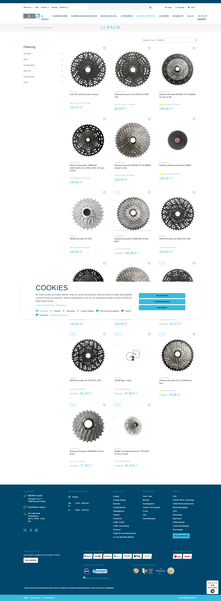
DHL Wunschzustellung (109, 311)
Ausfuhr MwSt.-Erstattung (183, 500)
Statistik (57, 311)
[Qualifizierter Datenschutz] (171, 572)
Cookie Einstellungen (181, 526)
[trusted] (137, 572)
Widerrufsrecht (179, 522)
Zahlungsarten (118, 511)
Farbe (26, 82)
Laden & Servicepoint (151, 507)
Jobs (36, 7)
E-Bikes (45, 18)
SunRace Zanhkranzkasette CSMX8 (175, 165)
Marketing (71, 311)
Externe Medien (87, 311)
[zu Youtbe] (26, 530)
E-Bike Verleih (118, 522)
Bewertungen (178, 530)
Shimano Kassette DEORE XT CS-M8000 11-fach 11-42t (132, 166)
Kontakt (146, 500)
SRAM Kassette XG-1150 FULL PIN (174, 239)
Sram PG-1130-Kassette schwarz (84, 94)
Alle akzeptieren (162, 296)
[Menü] (216, 581)
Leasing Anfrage (119, 500)
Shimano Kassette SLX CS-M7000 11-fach (175, 381)
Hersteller (27, 54)
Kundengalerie (148, 504)
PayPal (128, 311)
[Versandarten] (178, 556)
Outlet (202, 16)
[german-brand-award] (148, 572)
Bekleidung (109, 16)
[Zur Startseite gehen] (36, 16)
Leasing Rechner (119, 507)
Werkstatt (117, 530)
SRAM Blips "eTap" (123, 380)
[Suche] (150, 7)
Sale (190, 16)
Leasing (54, 7)
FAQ (174, 496)
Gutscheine (117, 518)
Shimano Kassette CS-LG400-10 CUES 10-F (131, 95)
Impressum (177, 518)
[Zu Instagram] (37, 530)
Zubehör (126, 16)
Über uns (27, 7)
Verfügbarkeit (29, 65)
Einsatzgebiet (29, 77)
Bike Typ (27, 71)
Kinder (164, 16)
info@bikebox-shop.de (36, 507)
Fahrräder (59, 16)
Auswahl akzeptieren (162, 302)
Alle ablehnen (162, 308)
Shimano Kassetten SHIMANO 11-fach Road (87, 452)
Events (145, 511)
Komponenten (145, 16)
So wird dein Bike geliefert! (123, 537)
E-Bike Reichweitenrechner (183, 504)
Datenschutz (177, 515)
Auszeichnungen (149, 518)
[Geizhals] (100, 572)
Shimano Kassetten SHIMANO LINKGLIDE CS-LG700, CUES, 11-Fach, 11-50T (87, 168)
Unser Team (147, 496)
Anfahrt (75, 497)
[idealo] (87, 572)
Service (44, 7)
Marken (178, 16)
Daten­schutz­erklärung (46, 305)
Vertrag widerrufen (181, 536)
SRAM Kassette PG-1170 (81, 239)
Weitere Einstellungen (59, 315)
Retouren (116, 504)
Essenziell (44, 311)
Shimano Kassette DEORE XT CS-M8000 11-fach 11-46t (177, 95)
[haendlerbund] (161, 572)
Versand (116, 515)
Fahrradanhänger (84, 16)
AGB (175, 511)
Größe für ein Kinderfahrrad (124, 533)
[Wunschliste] (104, 48)
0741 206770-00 (34, 514)
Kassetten (40, 27)
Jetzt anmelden (30, 560)
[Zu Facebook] (31, 530)
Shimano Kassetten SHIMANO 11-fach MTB (131, 240)
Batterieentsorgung (180, 507)
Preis (25, 59)
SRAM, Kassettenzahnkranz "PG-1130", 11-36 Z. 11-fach (132, 452)
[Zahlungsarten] (88, 556)
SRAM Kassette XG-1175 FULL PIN (85, 380)
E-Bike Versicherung (121, 526)
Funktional (44, 315)
